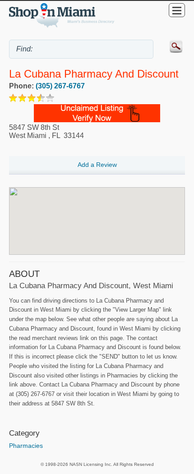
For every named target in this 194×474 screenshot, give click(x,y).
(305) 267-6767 (60, 86)
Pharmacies (26, 445)
